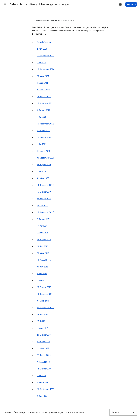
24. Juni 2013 (42, 314)
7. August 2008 (43, 362)
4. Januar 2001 (43, 382)
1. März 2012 (42, 328)
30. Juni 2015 (42, 267)
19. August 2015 (44, 260)
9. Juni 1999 (42, 396)
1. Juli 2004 (41, 376)
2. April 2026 (42, 49)
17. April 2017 (42, 226)
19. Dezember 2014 (45, 294)
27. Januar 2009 (44, 355)
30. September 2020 (45, 158)
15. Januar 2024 (44, 96)
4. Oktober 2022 (43, 131)
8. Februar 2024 (43, 90)
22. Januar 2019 (44, 199)
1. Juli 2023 (41, 117)
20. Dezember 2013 (45, 308)
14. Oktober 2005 (44, 369)
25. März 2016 (43, 253)
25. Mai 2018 (42, 205)
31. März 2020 (43, 178)
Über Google (20, 412)
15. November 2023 (45, 103)
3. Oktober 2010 (43, 342)
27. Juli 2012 (42, 321)
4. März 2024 (42, 83)
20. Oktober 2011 (44, 335)
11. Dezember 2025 (45, 56)
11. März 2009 (43, 348)
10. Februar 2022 (44, 137)
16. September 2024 (45, 69)
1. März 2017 (42, 233)
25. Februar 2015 (44, 287)
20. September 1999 (45, 389)
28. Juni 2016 (42, 246)
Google (8, 412)
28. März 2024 (43, 76)
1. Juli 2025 (41, 62)
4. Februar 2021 (43, 151)
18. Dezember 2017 (45, 212)
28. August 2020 (44, 165)
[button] (5, 4)
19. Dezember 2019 (45, 185)
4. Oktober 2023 (43, 110)
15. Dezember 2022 (45, 124)
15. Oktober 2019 (44, 192)
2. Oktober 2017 (43, 219)
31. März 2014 (43, 301)
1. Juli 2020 (41, 171)
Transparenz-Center (75, 412)
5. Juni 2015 (42, 274)
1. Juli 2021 (41, 144)
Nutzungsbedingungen (53, 412)
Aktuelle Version (44, 42)
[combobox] (123, 412)
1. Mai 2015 (41, 280)
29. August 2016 (44, 239)
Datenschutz (34, 412)
